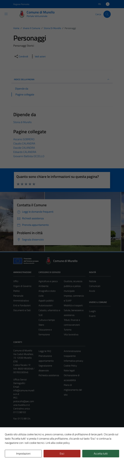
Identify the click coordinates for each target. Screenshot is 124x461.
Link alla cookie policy (58, 443)
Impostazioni (23, 453)
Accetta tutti (101, 453)
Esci (62, 453)
